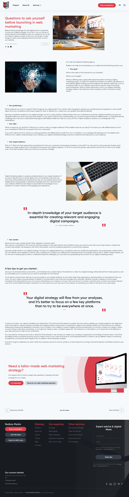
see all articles (64, 410)
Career (37, 435)
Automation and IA (75, 435)
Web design (53, 431)
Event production (74, 438)
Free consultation (106, 5)
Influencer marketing (56, 438)
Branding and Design (76, 428)
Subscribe (108, 457)
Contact (38, 445)
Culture (37, 438)
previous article (16, 410)
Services (36, 5)
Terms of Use (19, 492)
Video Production (74, 431)
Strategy (52, 428)
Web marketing (54, 435)
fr (120, 5)
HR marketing (73, 442)
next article (114, 410)
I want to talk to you (15, 440)
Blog (36, 442)
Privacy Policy (99, 449)
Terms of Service (108, 449)
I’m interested (16, 383)
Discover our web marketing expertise (41, 383)
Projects (16, 5)
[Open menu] (124, 5)
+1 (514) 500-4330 (10, 480)
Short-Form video (55, 442)
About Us (26, 5)
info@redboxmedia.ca (11, 483)
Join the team (15, 435)
